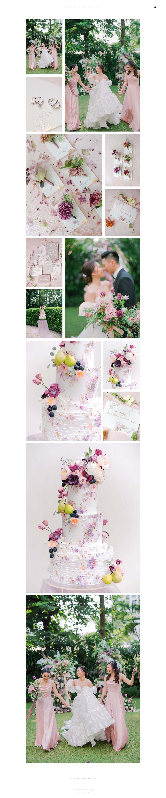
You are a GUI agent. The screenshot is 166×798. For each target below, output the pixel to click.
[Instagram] (155, 6)
